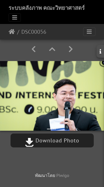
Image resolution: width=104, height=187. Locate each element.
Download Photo (56, 140)
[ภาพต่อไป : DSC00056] (71, 49)
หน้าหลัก (12, 32)
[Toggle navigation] (15, 17)
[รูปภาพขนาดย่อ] (52, 49)
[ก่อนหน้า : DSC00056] (33, 49)
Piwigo (62, 175)
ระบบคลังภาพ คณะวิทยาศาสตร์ (47, 7)
